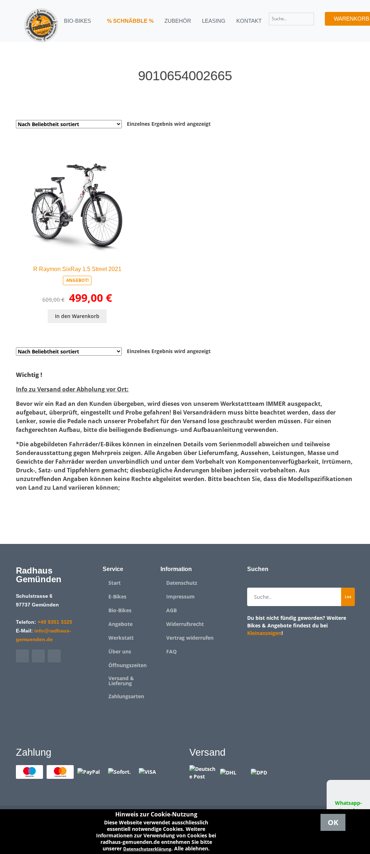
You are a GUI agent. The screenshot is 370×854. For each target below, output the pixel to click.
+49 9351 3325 (55, 622)
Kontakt (249, 21)
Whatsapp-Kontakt (348, 806)
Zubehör (177, 21)
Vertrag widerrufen (190, 637)
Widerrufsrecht (185, 624)
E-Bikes (117, 596)
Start (114, 582)
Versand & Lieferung (121, 681)
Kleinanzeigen (264, 633)
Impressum (180, 596)
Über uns (119, 651)
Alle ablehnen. (192, 848)
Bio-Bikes (120, 610)
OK (333, 822)
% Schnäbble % (130, 21)
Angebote (120, 624)
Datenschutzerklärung (147, 849)
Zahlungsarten (126, 696)
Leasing (213, 21)
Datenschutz (181, 582)
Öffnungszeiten (127, 665)
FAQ (171, 651)
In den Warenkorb (77, 316)
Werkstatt (121, 637)
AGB (171, 610)
